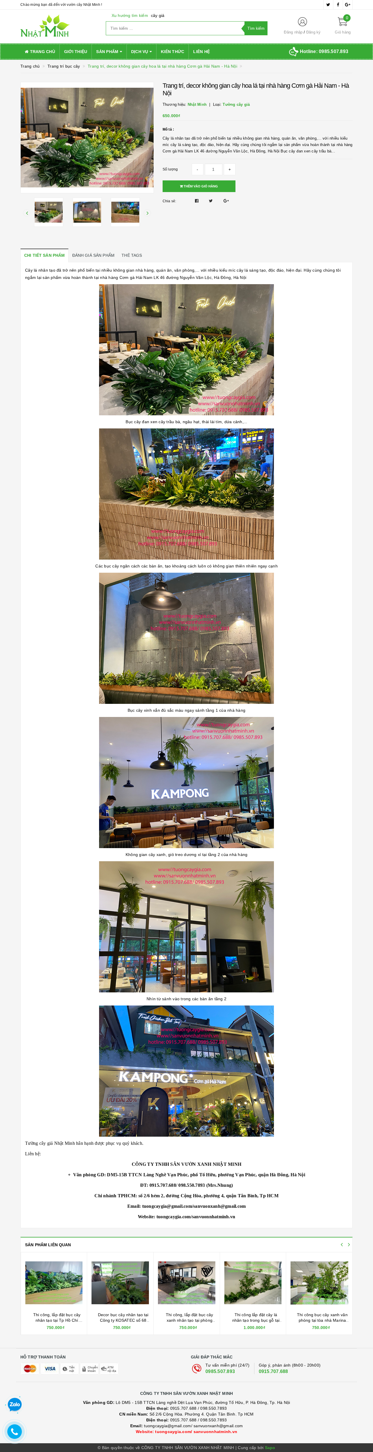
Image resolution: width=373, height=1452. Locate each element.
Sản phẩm (107, 51)
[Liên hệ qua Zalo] (14, 1404)
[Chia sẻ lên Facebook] (197, 201)
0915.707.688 (273, 1371)
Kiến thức (172, 51)
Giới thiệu (75, 51)
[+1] (226, 201)
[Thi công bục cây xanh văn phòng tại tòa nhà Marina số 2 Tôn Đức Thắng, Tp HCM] (188, 1283)
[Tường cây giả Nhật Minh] (58, 26)
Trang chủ (42, 51)
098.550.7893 (213, 1408)
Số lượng (170, 169)
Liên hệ (201, 51)
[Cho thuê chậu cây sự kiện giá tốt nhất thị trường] (254, 1283)
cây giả (158, 15)
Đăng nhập (293, 32)
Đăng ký (313, 32)
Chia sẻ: (169, 201)
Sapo (270, 1447)
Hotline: (324, 51)
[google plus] (347, 4)
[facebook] (338, 4)
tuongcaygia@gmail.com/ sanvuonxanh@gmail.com (186, 1425)
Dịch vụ (140, 51)
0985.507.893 (220, 1371)
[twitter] (328, 4)
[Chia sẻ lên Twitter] (211, 201)
